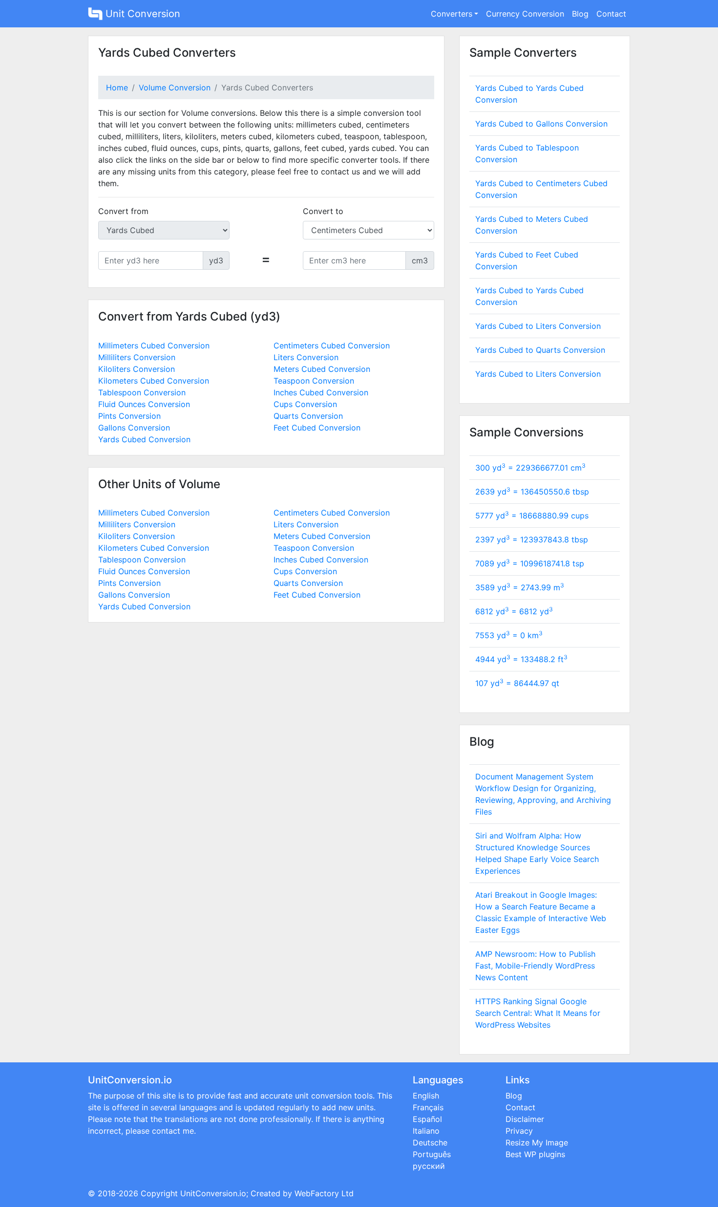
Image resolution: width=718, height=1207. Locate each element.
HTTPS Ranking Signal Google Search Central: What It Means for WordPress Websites (537, 1013)
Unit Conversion (141, 14)
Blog (580, 14)
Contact (611, 14)
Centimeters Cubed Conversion (332, 345)
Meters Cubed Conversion (322, 369)
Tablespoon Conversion (142, 392)
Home (117, 87)
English (426, 1095)
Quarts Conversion (308, 416)
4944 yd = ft (521, 659)
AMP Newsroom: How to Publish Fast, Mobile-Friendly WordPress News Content (535, 965)
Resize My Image (537, 1142)
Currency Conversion (525, 14)
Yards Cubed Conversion (144, 439)
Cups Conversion (305, 404)
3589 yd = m (519, 587)
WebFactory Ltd (324, 1193)
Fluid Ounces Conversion (144, 404)
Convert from (123, 211)
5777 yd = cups (532, 515)
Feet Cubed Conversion (317, 427)
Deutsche (430, 1142)
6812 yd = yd (514, 611)
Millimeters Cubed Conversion (154, 345)
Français (428, 1107)
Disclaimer (525, 1119)
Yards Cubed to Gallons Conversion (541, 124)
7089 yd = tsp (529, 563)
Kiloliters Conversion (136, 369)
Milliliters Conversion (136, 357)
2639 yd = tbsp (532, 491)
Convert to (323, 211)
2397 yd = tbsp (531, 539)
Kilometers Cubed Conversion (153, 381)
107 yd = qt (517, 683)
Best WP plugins (535, 1154)
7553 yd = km (509, 635)
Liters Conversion (306, 357)
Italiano (426, 1131)
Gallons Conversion (134, 427)
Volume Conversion (175, 87)
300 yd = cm (530, 468)
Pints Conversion (129, 416)
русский (429, 1166)
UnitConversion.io (213, 1193)
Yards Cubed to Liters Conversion (538, 326)
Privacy (519, 1131)
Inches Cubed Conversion (321, 392)
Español (427, 1119)
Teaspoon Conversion (314, 381)
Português (432, 1154)
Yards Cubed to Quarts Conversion (540, 350)
